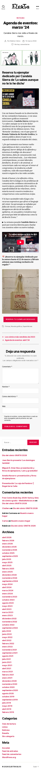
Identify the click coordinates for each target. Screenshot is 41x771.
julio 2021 (6, 659)
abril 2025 (6, 565)
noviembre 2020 (9, 684)
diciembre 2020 (9, 681)
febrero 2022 (8, 643)
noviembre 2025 (9, 550)
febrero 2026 (8, 540)
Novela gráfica (16, 326)
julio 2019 (6, 703)
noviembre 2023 (9, 597)
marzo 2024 (7, 590)
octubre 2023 (8, 600)
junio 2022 (7, 634)
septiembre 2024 (10, 581)
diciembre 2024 (9, 575)
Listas (4, 727)
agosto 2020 (8, 693)
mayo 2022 (7, 637)
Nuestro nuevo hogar (20, 521)
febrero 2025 (8, 569)
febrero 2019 (8, 712)
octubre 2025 (8, 553)
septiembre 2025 (10, 556)
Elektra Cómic (15, 41)
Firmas (7, 326)
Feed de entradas (10, 751)
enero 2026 (7, 544)
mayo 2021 (7, 665)
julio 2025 (6, 559)
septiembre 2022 (10, 628)
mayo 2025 (7, 562)
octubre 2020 (8, 687)
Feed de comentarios (11, 754)
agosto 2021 (7, 656)
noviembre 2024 (9, 578)
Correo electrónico (9, 396)
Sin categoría (8, 736)
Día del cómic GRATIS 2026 (14, 455)
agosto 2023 (8, 603)
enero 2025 (7, 572)
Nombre (6, 387)
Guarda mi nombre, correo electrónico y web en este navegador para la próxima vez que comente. (21, 418)
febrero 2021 (8, 675)
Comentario (7, 367)
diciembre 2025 (9, 547)
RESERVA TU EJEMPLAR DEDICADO (20, 319)
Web (3, 406)
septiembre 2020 (10, 690)
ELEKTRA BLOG (15, 767)
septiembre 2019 (10, 700)
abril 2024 (6, 587)
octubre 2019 (8, 696)
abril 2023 (6, 609)
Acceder (6, 748)
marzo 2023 (7, 612)
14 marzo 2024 (31, 41)
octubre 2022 (8, 625)
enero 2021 (7, 678)
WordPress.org (9, 757)
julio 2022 (6, 631)
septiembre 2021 (10, 653)
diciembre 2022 (9, 618)
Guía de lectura (9, 724)
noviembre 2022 (9, 622)
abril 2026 (6, 537)
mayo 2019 (7, 706)
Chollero (6, 508)
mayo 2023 (7, 606)
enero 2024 (7, 594)
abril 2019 (6, 709)
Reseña (5, 733)
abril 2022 (6, 640)
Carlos (5, 521)
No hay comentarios (22, 44)
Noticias (20, 18)
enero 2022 (7, 647)
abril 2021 (6, 668)
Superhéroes (27, 326)
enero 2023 (7, 615)
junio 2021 (6, 662)
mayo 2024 (7, 584)
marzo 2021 (7, 672)
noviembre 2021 (9, 650)
